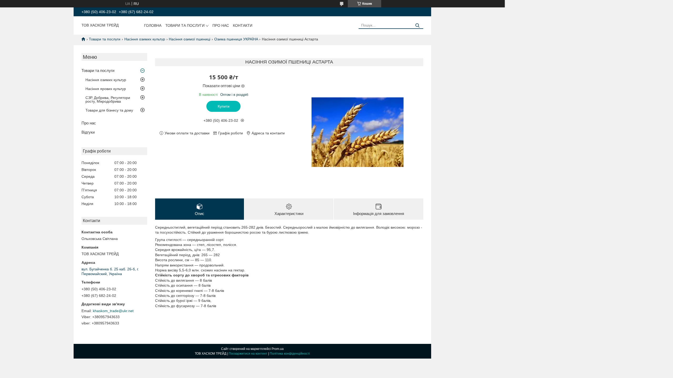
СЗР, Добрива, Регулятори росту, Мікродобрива (107, 99)
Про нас (220, 25)
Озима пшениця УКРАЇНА (236, 39)
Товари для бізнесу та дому (109, 110)
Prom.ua (278, 349)
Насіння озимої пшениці (189, 39)
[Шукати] (417, 25)
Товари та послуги (185, 25)
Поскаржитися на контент (248, 353)
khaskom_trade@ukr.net (113, 311)
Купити (224, 106)
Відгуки (88, 132)
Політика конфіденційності (290, 353)
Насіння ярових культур (105, 89)
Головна (152, 25)
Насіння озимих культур (144, 39)
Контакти (242, 25)
